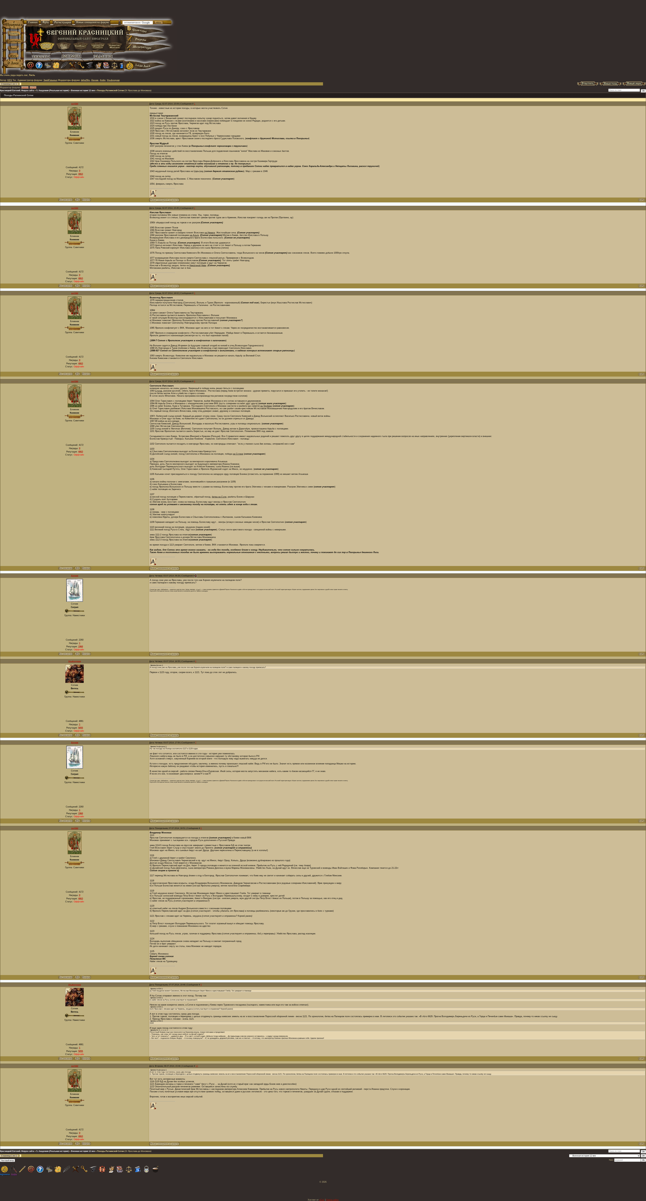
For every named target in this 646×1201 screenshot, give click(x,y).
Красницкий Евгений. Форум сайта (17, 90)
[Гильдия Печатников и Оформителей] (73, 65)
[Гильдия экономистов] (114, 65)
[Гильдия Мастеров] (89, 65)
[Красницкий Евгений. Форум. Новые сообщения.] (164, 201)
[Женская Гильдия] (56, 65)
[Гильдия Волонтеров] (39, 65)
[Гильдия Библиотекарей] (106, 65)
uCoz (321, 1199)
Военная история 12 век (83, 90)
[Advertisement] (283, 10)
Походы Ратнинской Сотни (110, 90)
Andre (102, 80)
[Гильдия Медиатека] (122, 65)
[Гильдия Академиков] (98, 65)
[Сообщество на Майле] (30, 65)
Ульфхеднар (113, 80)
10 (197, 1066)
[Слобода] (81, 65)
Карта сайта (332, 1199)
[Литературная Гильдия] (64, 65)
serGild (33, 87)
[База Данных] (47, 65)
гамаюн (24, 87)
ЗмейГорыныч (50, 80)
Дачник (94, 80)
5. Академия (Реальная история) (52, 90)
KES (9, 80)
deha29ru (85, 80)
